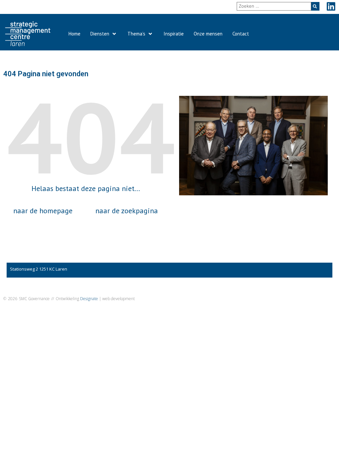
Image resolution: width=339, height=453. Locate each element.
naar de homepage (43, 210)
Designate (89, 298)
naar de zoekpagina (126, 210)
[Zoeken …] (274, 6)
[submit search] (315, 6)
